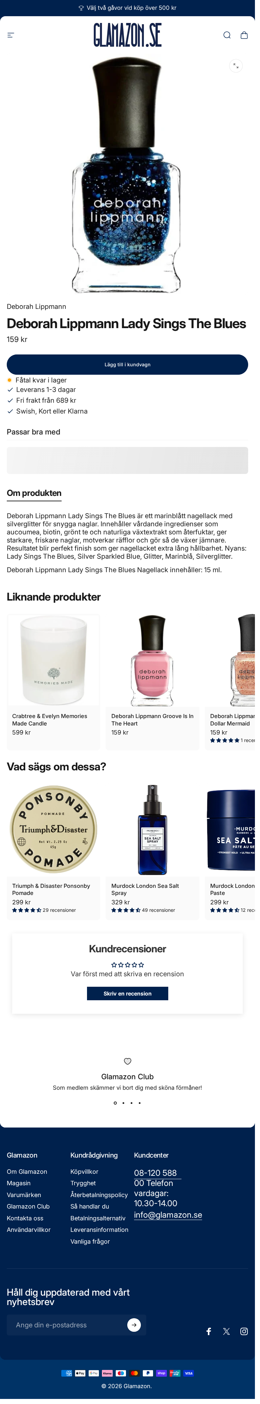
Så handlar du (89, 1206)
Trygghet (83, 1183)
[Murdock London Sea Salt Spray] (152, 829)
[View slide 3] (132, 1103)
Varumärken (24, 1194)
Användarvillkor (29, 1229)
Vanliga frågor (90, 1241)
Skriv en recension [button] (128, 993)
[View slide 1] (115, 1103)
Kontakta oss (25, 1218)
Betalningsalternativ (98, 1218)
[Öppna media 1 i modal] (236, 66)
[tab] (34, 494)
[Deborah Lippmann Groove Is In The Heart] (152, 660)
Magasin (18, 1183)
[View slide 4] (140, 1103)
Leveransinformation (99, 1229)
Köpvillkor (84, 1171)
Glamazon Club (28, 1206)
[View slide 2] (124, 1103)
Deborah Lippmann (36, 306)
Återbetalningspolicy (99, 1194)
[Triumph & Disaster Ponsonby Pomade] (53, 829)
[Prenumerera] (134, 1325)
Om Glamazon (27, 1171)
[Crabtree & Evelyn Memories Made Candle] (53, 660)
